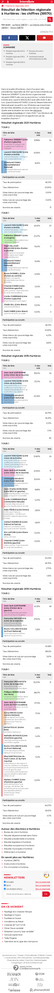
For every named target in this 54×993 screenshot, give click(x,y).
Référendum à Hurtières (15, 852)
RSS (19, 958)
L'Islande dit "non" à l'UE (14, 925)
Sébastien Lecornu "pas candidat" (19, 931)
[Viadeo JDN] (40, 984)
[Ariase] (14, 990)
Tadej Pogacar (10, 938)
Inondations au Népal (13, 921)
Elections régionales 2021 (17, 6)
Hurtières (32, 57)
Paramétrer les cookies (16, 960)
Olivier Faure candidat (13, 928)
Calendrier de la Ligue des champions (21, 941)
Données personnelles (41, 958)
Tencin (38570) (16, 28)
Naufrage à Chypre (12, 915)
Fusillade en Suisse (12, 918)
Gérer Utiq (29, 960)
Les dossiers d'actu (14, 889)
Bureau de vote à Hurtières (16, 832)
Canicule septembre (13, 935)
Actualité (10, 882)
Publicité (41, 955)
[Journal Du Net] (14, 979)
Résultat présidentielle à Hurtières (19, 839)
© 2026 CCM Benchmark (33, 963)
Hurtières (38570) (12, 860)
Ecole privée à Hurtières (14, 864)
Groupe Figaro (17, 963)
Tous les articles (10, 958)
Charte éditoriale (31, 955)
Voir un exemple (42, 882)
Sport (8, 885)
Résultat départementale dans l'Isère (20, 835)
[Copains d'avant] (14, 984)
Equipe (20, 955)
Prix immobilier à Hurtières (16, 867)
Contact (49, 955)
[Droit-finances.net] (40, 979)
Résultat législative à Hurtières (17, 842)
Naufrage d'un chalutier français (18, 912)
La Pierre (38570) (19, 25)
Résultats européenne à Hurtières (19, 845)
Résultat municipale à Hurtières (18, 849)
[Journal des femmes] (14, 974)
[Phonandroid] (40, 990)
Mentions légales (40, 960)
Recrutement (27, 958)
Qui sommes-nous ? (9, 955)
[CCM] (40, 974)
